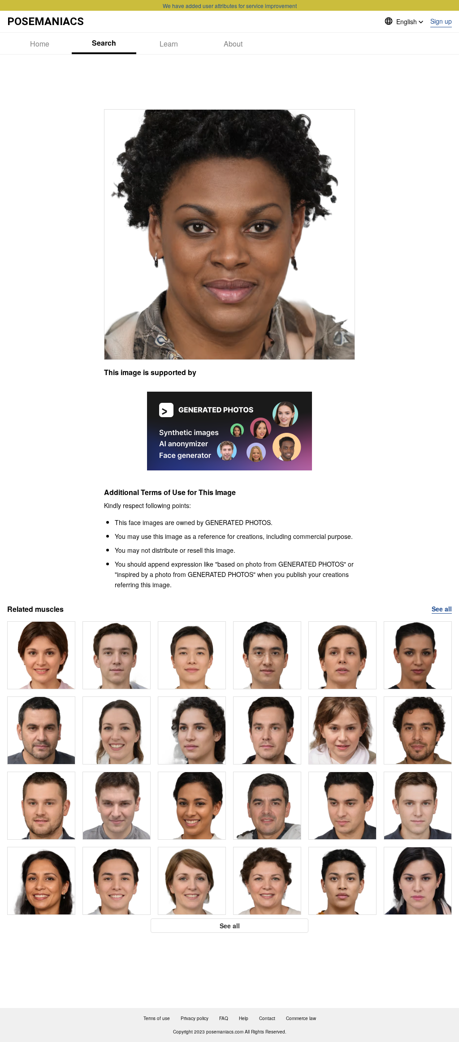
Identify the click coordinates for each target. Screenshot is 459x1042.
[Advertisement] (229, 82)
